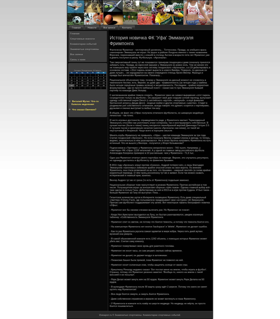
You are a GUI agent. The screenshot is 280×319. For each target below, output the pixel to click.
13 (88, 80)
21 (93, 83)
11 (77, 80)
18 (77, 83)
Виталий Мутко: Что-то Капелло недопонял (85, 102)
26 (82, 85)
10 (72, 80)
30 (104, 85)
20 (88, 83)
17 (72, 83)
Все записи (109, 27)
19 (82, 83)
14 (93, 80)
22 (98, 83)
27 (88, 85)
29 (98, 85)
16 (104, 80)
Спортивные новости (82, 38)
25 (77, 85)
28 (93, 85)
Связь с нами (77, 59)
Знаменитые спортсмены (84, 49)
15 (98, 80)
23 (104, 83)
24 (72, 85)
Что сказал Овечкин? (84, 109)
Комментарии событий (83, 44)
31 (72, 88)
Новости (92, 27)
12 (82, 80)
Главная (76, 27)
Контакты (127, 27)
